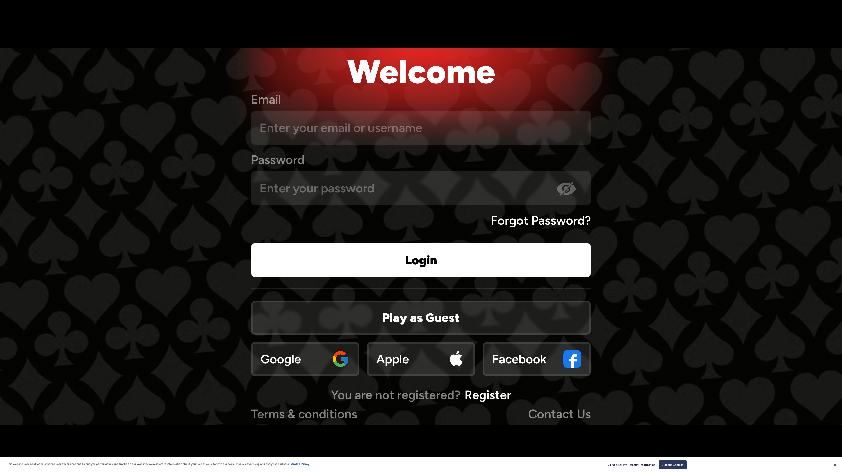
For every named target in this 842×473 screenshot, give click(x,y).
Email (266, 99)
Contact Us (559, 414)
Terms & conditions (304, 414)
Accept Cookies (672, 464)
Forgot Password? (541, 220)
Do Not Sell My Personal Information (631, 464)
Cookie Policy (300, 464)
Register (487, 395)
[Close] (835, 465)
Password (278, 159)
